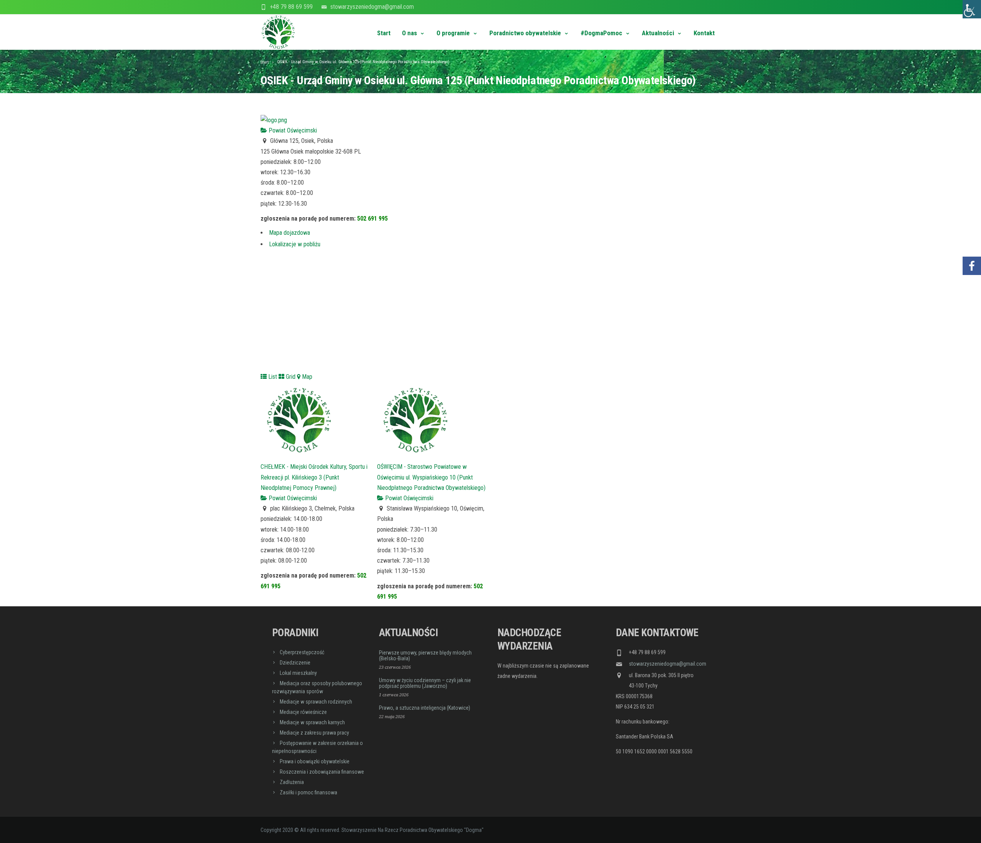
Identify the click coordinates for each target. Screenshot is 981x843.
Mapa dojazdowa (289, 232)
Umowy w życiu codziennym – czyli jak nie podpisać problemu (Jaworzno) (425, 683)
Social (972, 243)
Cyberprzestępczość (302, 652)
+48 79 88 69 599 (291, 6)
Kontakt (704, 33)
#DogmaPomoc (601, 33)
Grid (289, 376)
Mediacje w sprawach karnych (312, 722)
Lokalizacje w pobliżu (294, 244)
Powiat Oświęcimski (292, 130)
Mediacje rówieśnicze (303, 712)
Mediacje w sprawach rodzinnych (316, 702)
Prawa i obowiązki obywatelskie (314, 761)
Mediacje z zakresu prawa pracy (314, 733)
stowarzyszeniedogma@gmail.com (372, 6)
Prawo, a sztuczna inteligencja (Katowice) (424, 708)
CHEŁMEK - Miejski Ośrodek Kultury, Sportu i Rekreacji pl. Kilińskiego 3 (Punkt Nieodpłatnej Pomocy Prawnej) (314, 477)
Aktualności (658, 33)
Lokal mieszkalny (298, 673)
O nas (409, 33)
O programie (453, 33)
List (272, 376)
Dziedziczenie (295, 663)
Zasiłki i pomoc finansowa (308, 792)
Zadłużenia (292, 782)
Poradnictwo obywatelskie (525, 33)
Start (383, 33)
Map (306, 376)
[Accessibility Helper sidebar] (972, 9)
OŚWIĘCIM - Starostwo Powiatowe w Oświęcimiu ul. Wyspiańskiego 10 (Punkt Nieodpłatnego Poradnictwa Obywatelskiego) (431, 477)
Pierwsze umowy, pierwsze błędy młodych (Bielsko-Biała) (425, 655)
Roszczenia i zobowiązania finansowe (322, 772)
